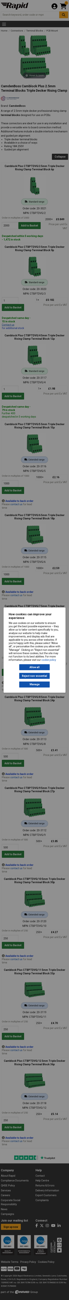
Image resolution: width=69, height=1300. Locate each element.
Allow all (34, 667)
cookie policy (48, 660)
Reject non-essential (34, 675)
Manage (35, 684)
